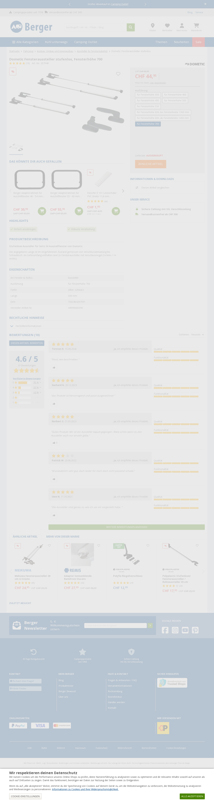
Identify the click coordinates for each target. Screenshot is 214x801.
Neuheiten (181, 42)
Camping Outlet (85, 42)
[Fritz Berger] (34, 27)
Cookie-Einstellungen (176, 748)
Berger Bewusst (67, 691)
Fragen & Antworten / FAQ (122, 680)
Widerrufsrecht (125, 748)
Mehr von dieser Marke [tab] (62, 536)
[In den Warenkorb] (42, 211)
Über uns (63, 696)
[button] (70, 4)
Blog (189, 12)
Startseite (14, 51)
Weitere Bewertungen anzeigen (126, 527)
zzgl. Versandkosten (158, 83)
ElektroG (61, 748)
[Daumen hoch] (54, 367)
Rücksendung (115, 691)
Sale (198, 42)
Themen (161, 42)
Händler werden (116, 702)
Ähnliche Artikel (150, 164)
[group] (16, 147)
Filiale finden (19, 688)
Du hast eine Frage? (23, 681)
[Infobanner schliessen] (205, 4)
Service (199, 12)
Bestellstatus (115, 696)
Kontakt (112, 708)
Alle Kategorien (27, 42)
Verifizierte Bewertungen (27, 378)
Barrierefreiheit (149, 748)
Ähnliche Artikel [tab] (25, 536)
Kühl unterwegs (56, 42)
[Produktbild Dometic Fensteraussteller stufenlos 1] (66, 103)
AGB (29, 748)
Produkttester (66, 685)
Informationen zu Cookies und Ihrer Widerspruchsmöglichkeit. (85, 789)
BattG (44, 748)
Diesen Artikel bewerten (27, 343)
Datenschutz (102, 748)
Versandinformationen (120, 685)
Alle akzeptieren (192, 796)
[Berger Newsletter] (150, 625)
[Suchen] (131, 27)
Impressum (80, 748)
